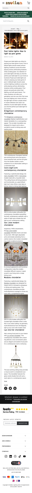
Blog (18, 28)
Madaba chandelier (10, 283)
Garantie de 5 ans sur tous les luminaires (20, 16)
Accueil (13, 28)
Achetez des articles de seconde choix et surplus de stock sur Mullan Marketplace (15, 14)
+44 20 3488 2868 (16, 472)
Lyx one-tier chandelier (13, 335)
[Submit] (28, 21)
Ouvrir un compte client (9, 12)
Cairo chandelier (9, 176)
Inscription (23, 423)
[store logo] (14, 2)
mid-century (22, 176)
